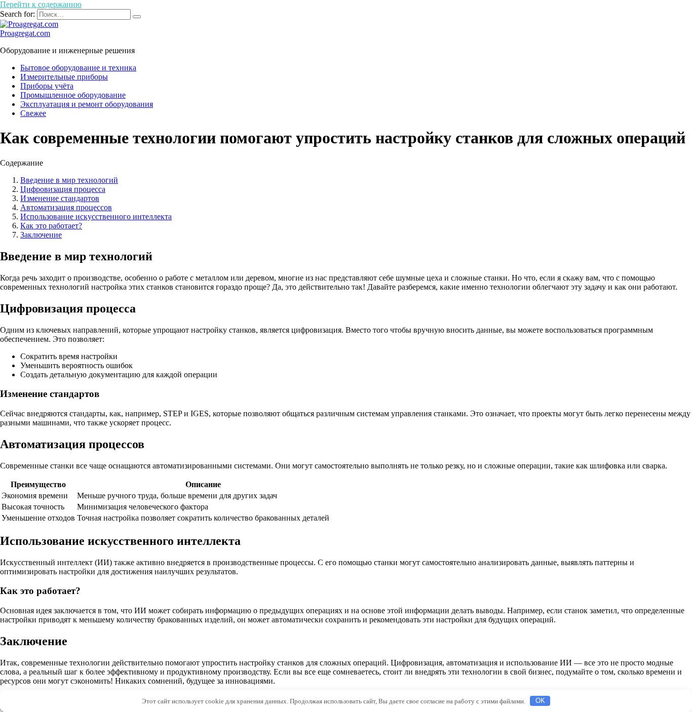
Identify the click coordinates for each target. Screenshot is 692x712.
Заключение (41, 234)
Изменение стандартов (59, 198)
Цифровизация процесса (62, 189)
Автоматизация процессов (66, 207)
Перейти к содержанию (41, 4)
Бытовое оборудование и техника (78, 67)
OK (540, 700)
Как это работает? (51, 225)
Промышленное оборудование (73, 95)
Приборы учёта (46, 86)
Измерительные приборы (64, 76)
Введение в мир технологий (69, 180)
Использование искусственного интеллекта (96, 216)
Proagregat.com (25, 33)
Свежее (33, 113)
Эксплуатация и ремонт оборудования (86, 104)
